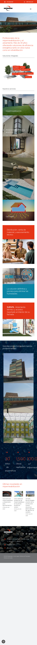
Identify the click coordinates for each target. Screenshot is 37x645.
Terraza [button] (22, 67)
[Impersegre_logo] (8, 6)
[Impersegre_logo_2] (8, 530)
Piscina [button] (30, 73)
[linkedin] (29, 533)
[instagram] (26, 533)
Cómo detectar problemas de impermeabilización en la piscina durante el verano (20, 503)
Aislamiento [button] (26, 70)
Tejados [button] (16, 67)
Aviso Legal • (17, 556)
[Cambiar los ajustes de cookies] (3, 641)
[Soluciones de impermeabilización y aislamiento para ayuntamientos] (7, 494)
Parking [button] (28, 77)
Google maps (11, 548)
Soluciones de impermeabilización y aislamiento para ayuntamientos (8, 502)
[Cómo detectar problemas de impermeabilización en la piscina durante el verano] (18, 494)
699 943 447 (29, 2)
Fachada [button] (17, 69)
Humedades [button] (23, 74)
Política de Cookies (8, 558)
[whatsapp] (32, 533)
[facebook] (23, 533)
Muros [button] (15, 74)
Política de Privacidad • (25, 556)
